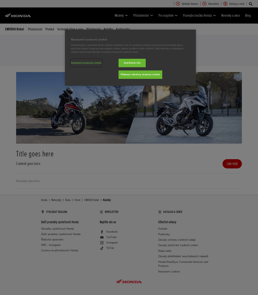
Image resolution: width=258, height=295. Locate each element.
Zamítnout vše (132, 63)
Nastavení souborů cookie (86, 62)
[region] (130, 58)
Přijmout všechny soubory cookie (140, 74)
